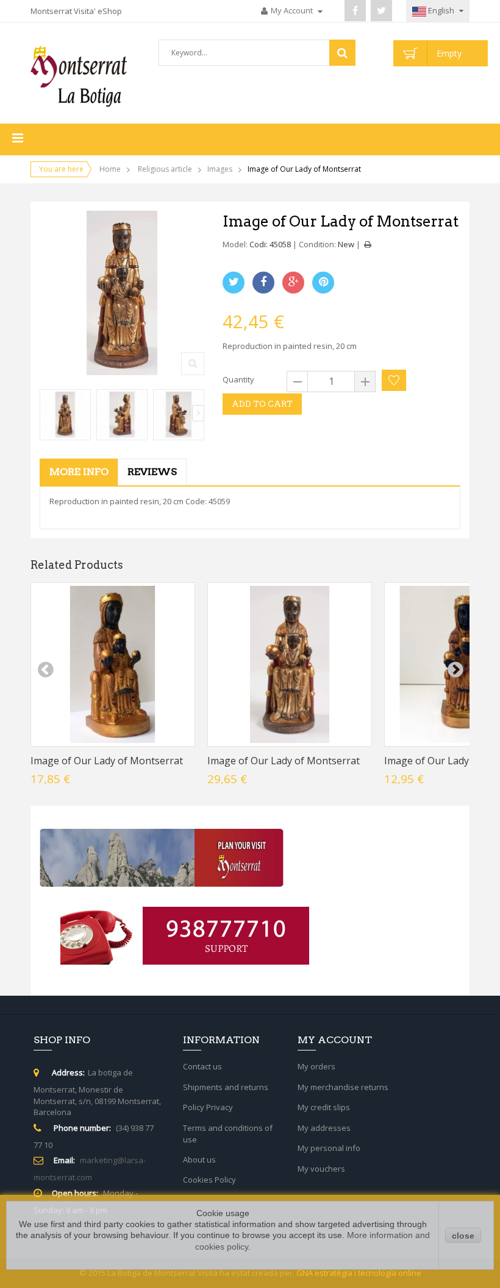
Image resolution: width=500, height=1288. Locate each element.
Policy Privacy (208, 1107)
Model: (235, 244)
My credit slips (324, 1107)
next (454, 670)
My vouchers (321, 1168)
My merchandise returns (343, 1087)
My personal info (329, 1147)
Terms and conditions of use (228, 1133)
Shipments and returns (225, 1087)
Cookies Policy (209, 1179)
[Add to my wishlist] (394, 380)
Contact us (202, 1066)
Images (219, 169)
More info (79, 471)
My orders (316, 1066)
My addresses (324, 1127)
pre (45, 670)
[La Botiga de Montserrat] (78, 76)
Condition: (317, 244)
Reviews (152, 471)
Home (110, 169)
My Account (293, 10)
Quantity (238, 379)
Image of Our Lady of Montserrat (106, 760)
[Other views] (46, 413)
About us (199, 1159)
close (463, 1235)
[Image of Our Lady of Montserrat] (65, 414)
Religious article (165, 169)
